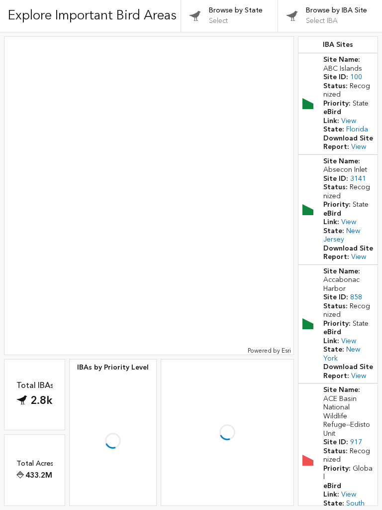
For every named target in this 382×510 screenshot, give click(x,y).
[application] (148, 196)
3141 (358, 179)
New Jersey (341, 235)
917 (356, 442)
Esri (286, 351)
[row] (338, 103)
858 (356, 297)
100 (356, 77)
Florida (357, 129)
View (348, 121)
